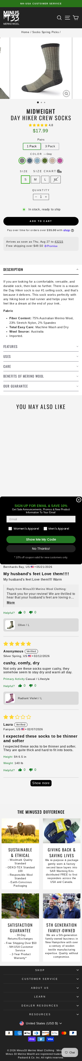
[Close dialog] (78, 500)
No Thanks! (41, 548)
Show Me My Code (41, 539)
